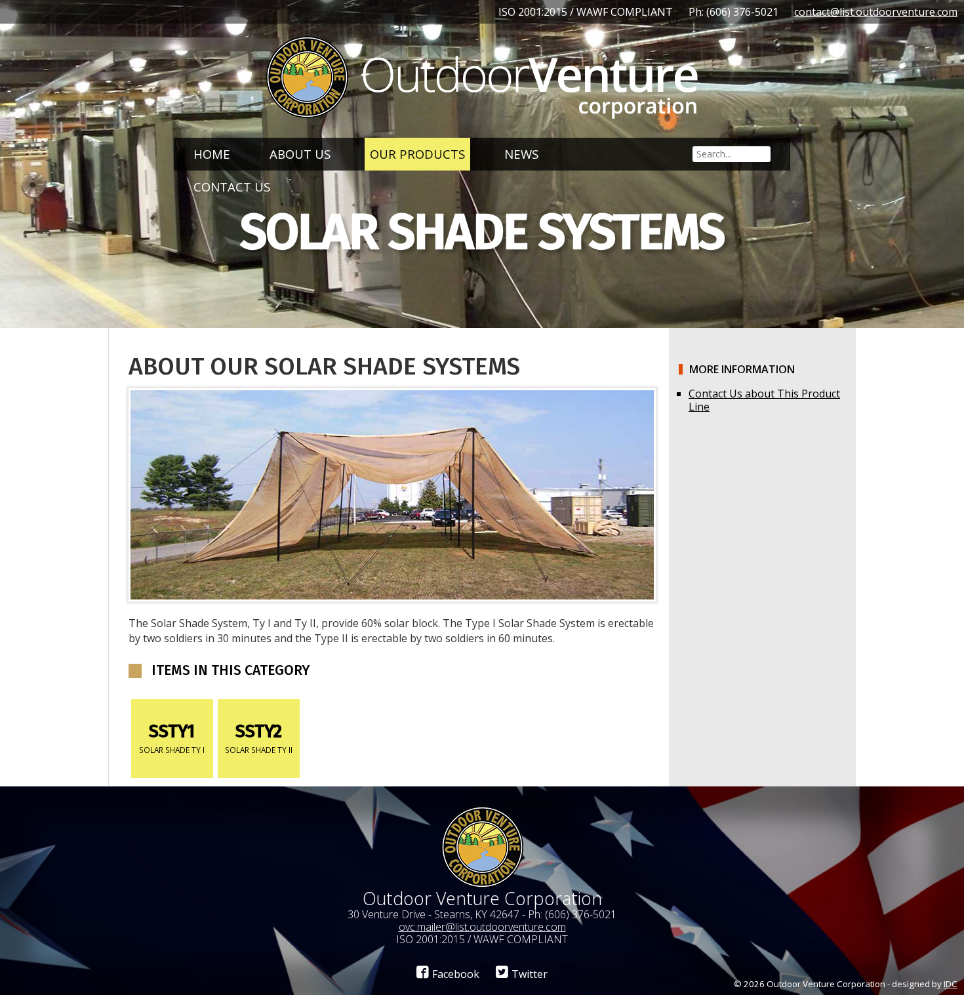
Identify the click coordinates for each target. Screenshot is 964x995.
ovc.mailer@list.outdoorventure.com (482, 927)
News (521, 154)
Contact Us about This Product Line (764, 400)
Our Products (417, 154)
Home (211, 154)
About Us (300, 154)
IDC (950, 984)
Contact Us (231, 186)
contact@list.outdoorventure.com (875, 12)
